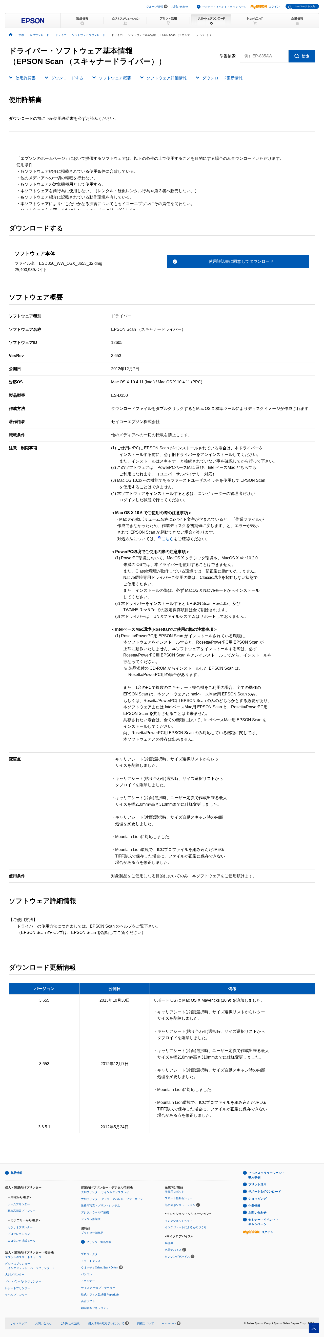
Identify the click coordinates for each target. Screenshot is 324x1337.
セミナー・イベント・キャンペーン (224, 6)
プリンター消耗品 (92, 1232)
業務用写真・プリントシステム (100, 1205)
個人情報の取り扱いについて (106, 1323)
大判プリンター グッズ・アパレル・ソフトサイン (112, 1198)
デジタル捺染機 (90, 1218)
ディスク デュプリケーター (98, 1287)
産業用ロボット (174, 1191)
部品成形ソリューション (180, 1205)
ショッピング (257, 1198)
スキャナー (88, 1280)
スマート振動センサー (179, 1198)
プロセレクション (19, 1233)
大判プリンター (15, 1274)
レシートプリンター (17, 1288)
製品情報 (16, 1173)
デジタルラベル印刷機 (95, 1212)
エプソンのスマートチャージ (23, 1257)
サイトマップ (18, 1323)
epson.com (169, 1323)
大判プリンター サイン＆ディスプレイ (105, 1192)
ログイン (274, 6)
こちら (167, 539)
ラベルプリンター (16, 1294)
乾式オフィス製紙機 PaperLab (100, 1294)
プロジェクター (90, 1254)
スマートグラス (90, 1260)
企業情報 (254, 1206)
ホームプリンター (19, 1204)
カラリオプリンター (20, 1227)
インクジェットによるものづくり (186, 1227)
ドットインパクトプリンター (23, 1281)
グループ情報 (154, 6)
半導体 (169, 1243)
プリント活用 (257, 1184)
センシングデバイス (177, 1256)
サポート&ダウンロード (264, 1191)
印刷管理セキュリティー (96, 1307)
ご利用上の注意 (70, 1323)
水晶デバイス (173, 1249)
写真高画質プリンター (21, 1210)
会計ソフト (88, 1301)
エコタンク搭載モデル (21, 1240)
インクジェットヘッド (179, 1220)
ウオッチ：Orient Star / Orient (99, 1267)
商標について (145, 1323)
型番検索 (227, 56)
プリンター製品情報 (98, 1241)
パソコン (86, 1274)
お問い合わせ (179, 6)
